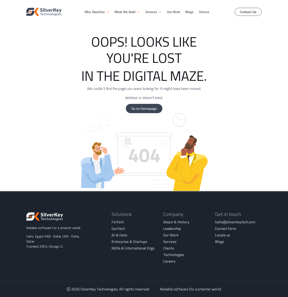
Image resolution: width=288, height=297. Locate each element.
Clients (168, 248)
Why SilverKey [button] (95, 12)
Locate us (222, 235)
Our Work (173, 12)
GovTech (118, 228)
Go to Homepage (144, 108)
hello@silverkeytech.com (235, 221)
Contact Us (248, 12)
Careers (169, 261)
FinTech (118, 221)
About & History (176, 221)
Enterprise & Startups (129, 241)
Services (169, 241)
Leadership (172, 228)
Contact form (225, 228)
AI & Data (119, 235)
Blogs (189, 12)
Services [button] (151, 12)
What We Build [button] (125, 12)
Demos (204, 12)
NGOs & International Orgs (133, 248)
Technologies (173, 254)
